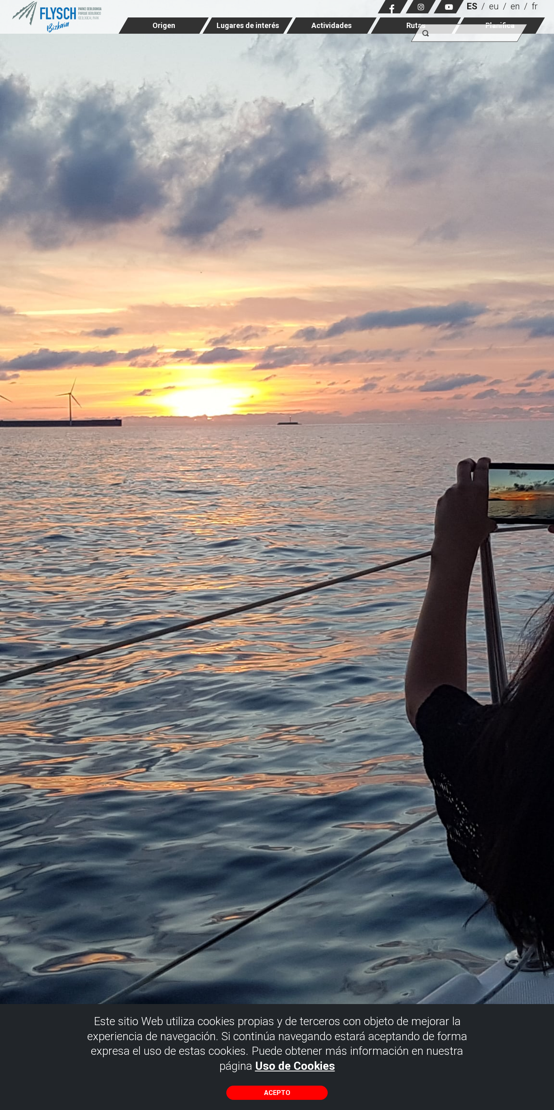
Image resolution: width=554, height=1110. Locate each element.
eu (494, 6)
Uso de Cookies (295, 1066)
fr (535, 6)
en (515, 6)
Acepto (277, 1093)
